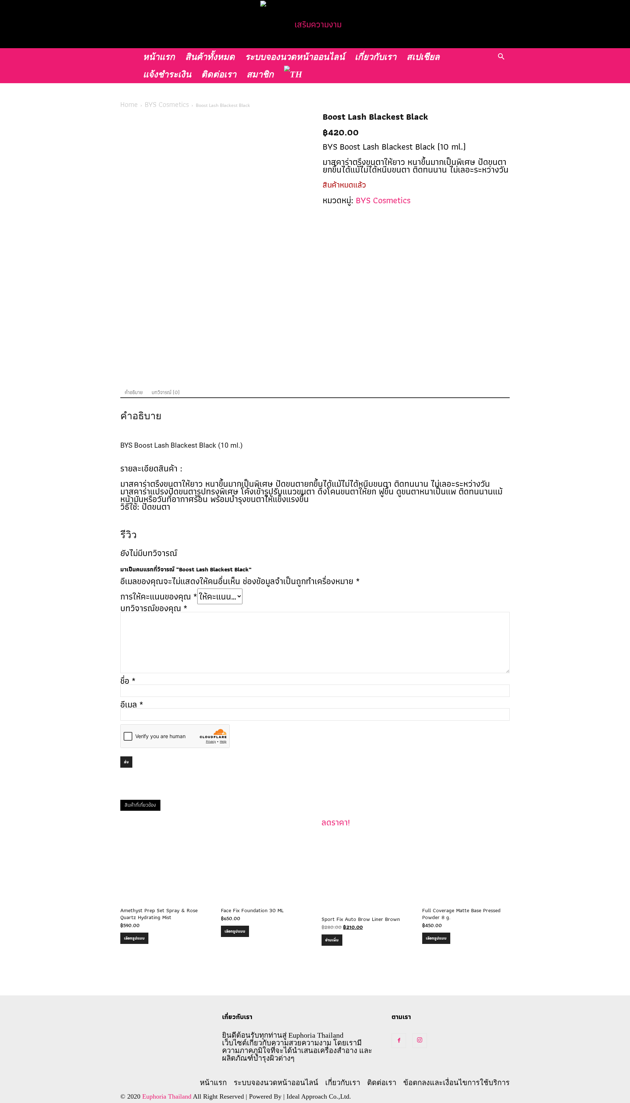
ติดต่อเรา (218, 74)
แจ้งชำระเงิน (167, 74)
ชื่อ (128, 681)
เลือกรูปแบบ (134, 938)
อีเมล (131, 704)
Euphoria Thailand (166, 1096)
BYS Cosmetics (167, 104)
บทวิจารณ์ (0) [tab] (166, 392)
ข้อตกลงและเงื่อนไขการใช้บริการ (456, 1082)
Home (129, 104)
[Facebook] (399, 1040)
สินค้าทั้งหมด (210, 57)
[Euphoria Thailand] (315, 24)
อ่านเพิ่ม (332, 940)
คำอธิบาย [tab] (134, 392)
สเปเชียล (423, 57)
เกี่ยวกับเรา (375, 57)
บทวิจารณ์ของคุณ (153, 608)
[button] (501, 56)
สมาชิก (260, 74)
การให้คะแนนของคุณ (158, 596)
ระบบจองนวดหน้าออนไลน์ (295, 57)
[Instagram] (419, 1040)
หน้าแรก (159, 57)
